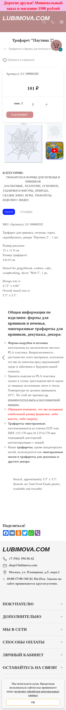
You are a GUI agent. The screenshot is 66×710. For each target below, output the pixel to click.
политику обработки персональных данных (36, 693)
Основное (50, 186)
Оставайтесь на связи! (30, 667)
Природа (41, 190)
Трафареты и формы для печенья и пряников (33, 179)
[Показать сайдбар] (61, 21)
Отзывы (26, 212)
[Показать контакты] (52, 21)
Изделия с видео (16, 200)
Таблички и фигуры (18, 190)
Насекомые (13, 186)
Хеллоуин (32, 186)
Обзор (8, 212)
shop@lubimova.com (23, 565)
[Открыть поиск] (44, 21)
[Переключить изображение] (54, 131)
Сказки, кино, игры (18, 195)
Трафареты (43, 195)
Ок (33, 702)
